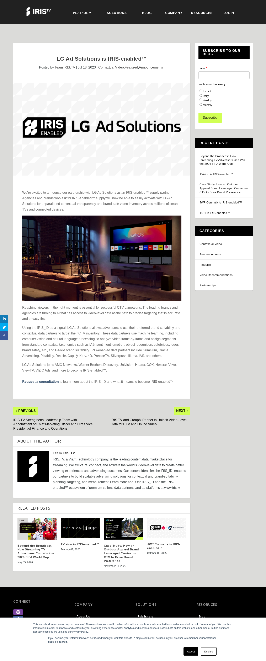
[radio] (224, 91)
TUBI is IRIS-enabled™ (215, 213)
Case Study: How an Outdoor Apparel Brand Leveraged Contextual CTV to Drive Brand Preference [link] (121, 553)
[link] (18, 613)
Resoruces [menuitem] (207, 604)
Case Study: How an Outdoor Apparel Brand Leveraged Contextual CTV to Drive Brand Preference (224, 188)
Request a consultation (40, 381)
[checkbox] (224, 98)
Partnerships (208, 285)
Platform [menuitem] (82, 13)
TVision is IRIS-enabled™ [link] (80, 544)
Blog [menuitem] (147, 13)
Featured (131, 67)
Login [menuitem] (228, 13)
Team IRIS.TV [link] (65, 67)
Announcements (151, 67)
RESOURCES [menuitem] (201, 13)
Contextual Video (111, 67)
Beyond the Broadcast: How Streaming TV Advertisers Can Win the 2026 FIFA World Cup (222, 159)
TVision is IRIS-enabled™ (216, 174)
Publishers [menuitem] (145, 616)
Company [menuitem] (173, 13)
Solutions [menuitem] (117, 13)
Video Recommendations (216, 275)
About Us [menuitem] (83, 616)
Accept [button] (191, 651)
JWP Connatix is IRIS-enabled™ (221, 202)
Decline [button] (208, 651)
